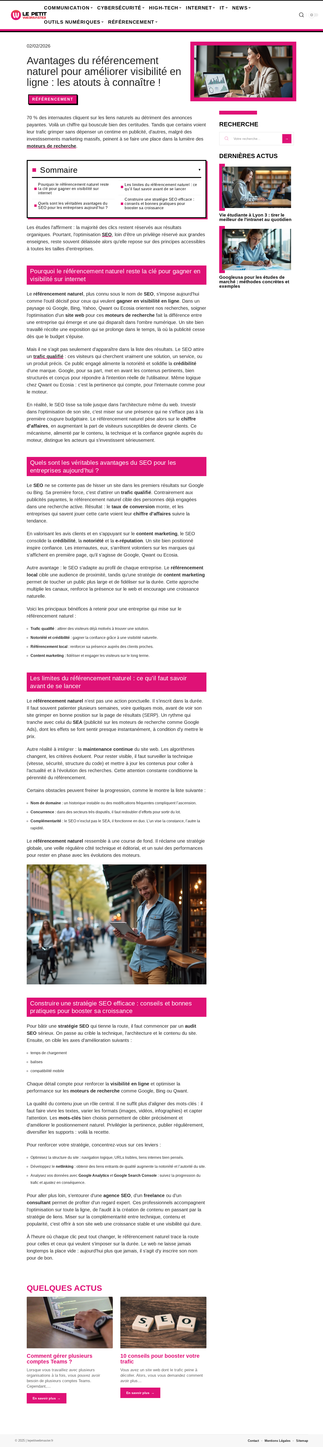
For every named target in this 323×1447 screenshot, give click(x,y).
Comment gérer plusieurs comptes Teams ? (59, 1359)
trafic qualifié (48, 356)
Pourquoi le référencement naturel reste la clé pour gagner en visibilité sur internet (73, 188)
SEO (107, 234)
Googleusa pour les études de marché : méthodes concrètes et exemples (254, 282)
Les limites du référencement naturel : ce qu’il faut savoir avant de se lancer (161, 187)
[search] (301, 15)
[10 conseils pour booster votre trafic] (163, 1322)
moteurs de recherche (51, 146)
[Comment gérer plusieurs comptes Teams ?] (70, 1322)
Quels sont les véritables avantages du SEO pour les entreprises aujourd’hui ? (73, 205)
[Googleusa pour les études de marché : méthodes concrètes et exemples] (256, 249)
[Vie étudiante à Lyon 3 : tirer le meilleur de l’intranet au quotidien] (256, 187)
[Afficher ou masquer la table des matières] (139, 170)
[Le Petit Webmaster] (29, 15)
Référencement (52, 99)
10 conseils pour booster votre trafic (160, 1359)
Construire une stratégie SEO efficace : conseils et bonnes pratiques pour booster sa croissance (159, 203)
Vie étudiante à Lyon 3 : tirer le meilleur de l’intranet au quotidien (255, 217)
